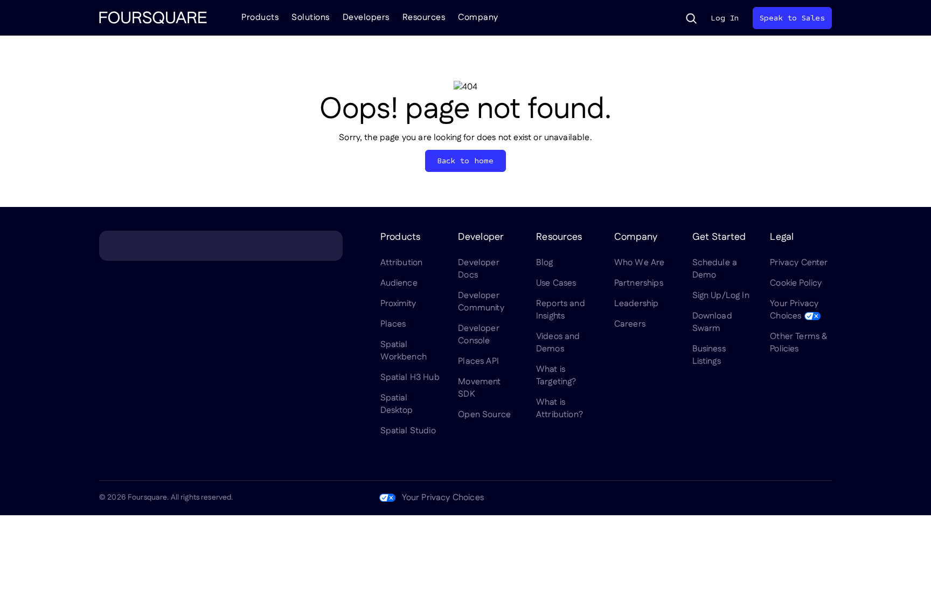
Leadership (636, 303)
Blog (544, 263)
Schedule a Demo (715, 269)
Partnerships (638, 283)
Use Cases (556, 283)
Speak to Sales (792, 18)
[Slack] (825, 498)
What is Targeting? (556, 375)
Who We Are (639, 263)
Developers (366, 17)
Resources (424, 17)
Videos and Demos (558, 342)
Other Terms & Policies (798, 342)
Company (478, 17)
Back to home (465, 161)
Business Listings (709, 355)
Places (393, 324)
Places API (478, 361)
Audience (399, 283)
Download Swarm (712, 322)
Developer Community (481, 301)
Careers (629, 324)
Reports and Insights (560, 309)
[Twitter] (747, 498)
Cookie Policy (796, 283)
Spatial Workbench (403, 350)
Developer (480, 237)
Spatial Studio (408, 431)
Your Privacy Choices (794, 309)
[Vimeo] (799, 498)
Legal (782, 237)
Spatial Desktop (396, 404)
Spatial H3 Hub (410, 377)
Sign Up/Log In (720, 295)
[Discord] (773, 498)
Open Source (484, 415)
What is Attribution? (559, 408)
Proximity (398, 303)
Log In (725, 18)
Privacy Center (799, 263)
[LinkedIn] (721, 498)
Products (260, 17)
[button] (691, 18)
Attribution (401, 263)
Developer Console (478, 334)
